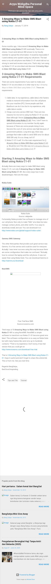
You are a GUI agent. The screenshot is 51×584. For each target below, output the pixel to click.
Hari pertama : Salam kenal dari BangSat (22, 486)
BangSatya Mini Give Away (15, 514)
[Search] (47, 4)
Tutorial (23, 380)
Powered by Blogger (27, 575)
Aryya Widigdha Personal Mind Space (25, 5)
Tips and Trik (13, 380)
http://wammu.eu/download (12, 261)
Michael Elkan (31, 579)
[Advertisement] (25, 455)
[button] (47, 19)
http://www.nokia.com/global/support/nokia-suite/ (21, 231)
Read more (44, 507)
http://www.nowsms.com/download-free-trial (19, 349)
